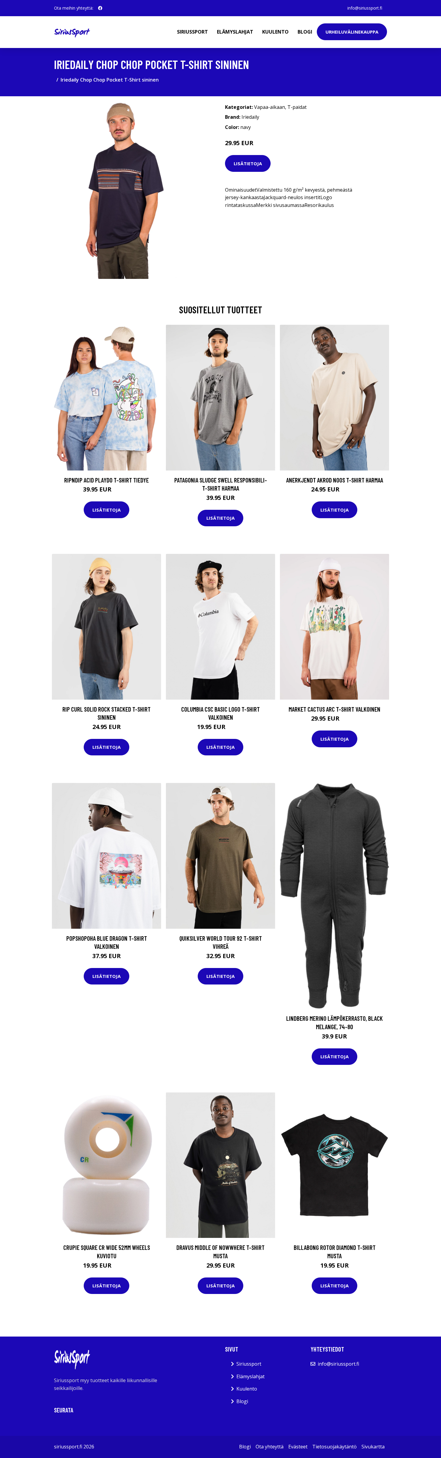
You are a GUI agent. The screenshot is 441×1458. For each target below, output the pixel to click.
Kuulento (275, 31)
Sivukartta (373, 1446)
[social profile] (100, 8)
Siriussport (192, 31)
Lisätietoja (248, 163)
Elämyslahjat (235, 31)
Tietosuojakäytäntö (334, 1446)
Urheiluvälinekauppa (352, 32)
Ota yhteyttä (270, 1446)
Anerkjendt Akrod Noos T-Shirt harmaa (334, 480)
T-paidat (297, 107)
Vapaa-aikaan (269, 107)
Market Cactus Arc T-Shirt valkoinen (334, 709)
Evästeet (298, 1446)
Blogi (305, 31)
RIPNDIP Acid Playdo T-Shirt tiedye (106, 480)
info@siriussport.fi (364, 8)
